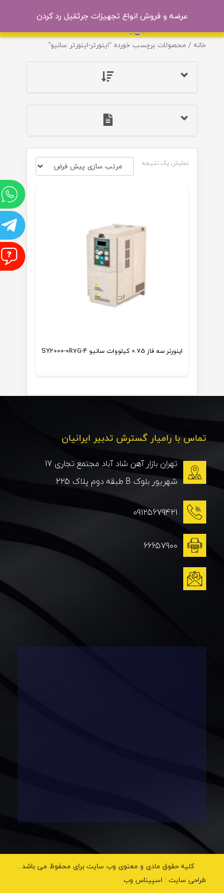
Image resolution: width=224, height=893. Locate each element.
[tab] (112, 77)
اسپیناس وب (143, 880)
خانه (200, 45)
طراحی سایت (187, 880)
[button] (112, 77)
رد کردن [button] (49, 16)
